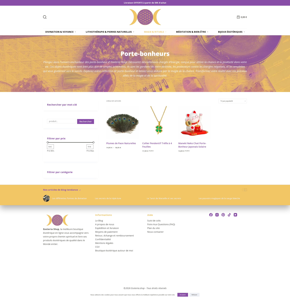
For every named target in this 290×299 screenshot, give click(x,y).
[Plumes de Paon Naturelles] (122, 122)
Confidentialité (103, 239)
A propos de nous (104, 224)
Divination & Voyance (59, 31)
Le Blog (99, 220)
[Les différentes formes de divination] (46, 198)
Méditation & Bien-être (191, 31)
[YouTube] (235, 214)
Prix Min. (50, 151)
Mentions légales (104, 243)
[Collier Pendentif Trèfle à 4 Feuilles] (158, 122)
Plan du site (153, 228)
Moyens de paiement (106, 231)
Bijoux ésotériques (230, 31)
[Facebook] (211, 214)
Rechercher (85, 121)
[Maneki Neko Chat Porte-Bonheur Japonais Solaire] (194, 122)
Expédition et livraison (107, 228)
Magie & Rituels (154, 31)
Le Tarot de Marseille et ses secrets (164, 198)
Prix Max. (90, 151)
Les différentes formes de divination (69, 198)
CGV (97, 246)
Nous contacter (155, 231)
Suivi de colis (154, 220)
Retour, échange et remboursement (114, 235)
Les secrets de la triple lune (108, 198)
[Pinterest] (223, 214)
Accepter (183, 295)
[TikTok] (229, 214)
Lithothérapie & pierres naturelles (109, 31)
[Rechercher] (44, 17)
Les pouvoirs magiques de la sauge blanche (219, 198)
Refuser (194, 295)
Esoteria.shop (138, 288)
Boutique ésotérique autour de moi (114, 250)
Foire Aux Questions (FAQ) (161, 224)
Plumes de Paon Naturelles (121, 143)
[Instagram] (217, 214)
